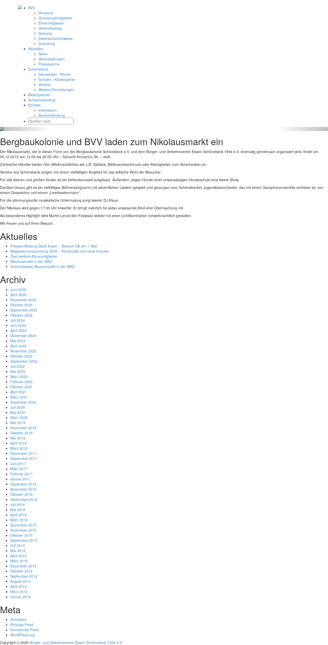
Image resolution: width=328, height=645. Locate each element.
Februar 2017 (21, 473)
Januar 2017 (20, 478)
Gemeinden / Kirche (54, 74)
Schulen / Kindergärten (57, 79)
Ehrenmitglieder (51, 23)
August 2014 (20, 581)
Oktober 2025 (21, 304)
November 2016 (23, 489)
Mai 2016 (17, 509)
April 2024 (18, 330)
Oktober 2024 (21, 315)
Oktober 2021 (21, 386)
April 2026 (18, 294)
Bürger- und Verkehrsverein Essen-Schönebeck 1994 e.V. (76, 642)
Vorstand (45, 12)
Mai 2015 (17, 550)
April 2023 (18, 345)
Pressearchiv (48, 64)
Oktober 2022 (21, 356)
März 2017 (19, 468)
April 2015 (18, 555)
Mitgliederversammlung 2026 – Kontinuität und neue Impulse (59, 251)
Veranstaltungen (51, 58)
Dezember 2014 (23, 565)
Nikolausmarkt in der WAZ (31, 261)
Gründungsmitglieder (55, 17)
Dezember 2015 (23, 525)
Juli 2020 (17, 407)
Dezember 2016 (23, 484)
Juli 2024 (17, 320)
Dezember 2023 (23, 335)
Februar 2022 (21, 381)
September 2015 (23, 540)
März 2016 (19, 519)
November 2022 (23, 350)
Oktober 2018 (21, 432)
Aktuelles (35, 48)
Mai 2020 (17, 412)
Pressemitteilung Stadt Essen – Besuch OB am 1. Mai (53, 246)
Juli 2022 (17, 366)
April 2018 (18, 443)
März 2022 (19, 376)
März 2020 (19, 417)
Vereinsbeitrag (50, 28)
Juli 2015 (17, 545)
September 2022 (23, 361)
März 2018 (19, 448)
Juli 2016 (17, 504)
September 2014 (23, 576)
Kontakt (34, 104)
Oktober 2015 (21, 535)
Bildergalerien (39, 94)
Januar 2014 (20, 596)
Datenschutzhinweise (55, 38)
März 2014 (19, 591)
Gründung (46, 43)
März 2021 (19, 397)
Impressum (47, 110)
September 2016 (23, 499)
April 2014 (18, 586)
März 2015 (19, 560)
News (42, 53)
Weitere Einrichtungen (56, 89)
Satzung (45, 33)
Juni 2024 (18, 325)
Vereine (44, 84)
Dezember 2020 (23, 402)
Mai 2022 (17, 371)
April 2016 (18, 514)
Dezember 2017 (23, 453)
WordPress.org (22, 634)
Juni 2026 (18, 289)
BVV (31, 7)
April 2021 (18, 391)
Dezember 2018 (23, 427)
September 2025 (23, 310)
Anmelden (18, 619)
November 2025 (23, 299)
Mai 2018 (17, 437)
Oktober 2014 (21, 571)
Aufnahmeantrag (41, 99)
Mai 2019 (17, 422)
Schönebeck (38, 69)
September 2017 (23, 458)
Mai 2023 (17, 340)
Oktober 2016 (21, 494)
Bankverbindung (51, 115)
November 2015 (23, 530)
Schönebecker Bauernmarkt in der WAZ (42, 266)
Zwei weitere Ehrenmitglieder (33, 256)
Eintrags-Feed (21, 624)
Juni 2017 (18, 463)
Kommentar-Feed (24, 629)
